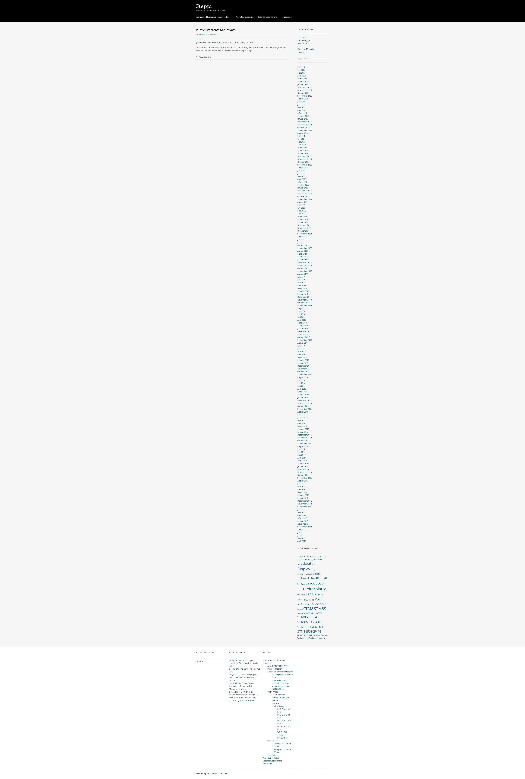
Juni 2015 (301, 417)
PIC (315, 594)
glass (317, 573)
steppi (214, 34)
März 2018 (302, 322)
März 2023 (302, 182)
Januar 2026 (302, 84)
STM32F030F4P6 (309, 631)
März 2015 (302, 426)
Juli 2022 (301, 205)
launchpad (301, 584)
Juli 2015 (301, 414)
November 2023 (304, 159)
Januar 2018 (302, 328)
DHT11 (314, 564)
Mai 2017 (301, 351)
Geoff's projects (236, 669)
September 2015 (304, 409)
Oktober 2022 (303, 196)
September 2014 (304, 443)
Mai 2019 (301, 282)
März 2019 (302, 288)
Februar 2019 (303, 291)
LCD (320, 583)
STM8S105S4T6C (310, 622)
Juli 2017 (301, 345)
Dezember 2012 (304, 501)
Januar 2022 (302, 222)
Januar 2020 (302, 259)
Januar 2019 (302, 294)
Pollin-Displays (278, 706)
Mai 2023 (301, 176)
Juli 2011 (301, 532)
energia (313, 570)
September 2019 (304, 271)
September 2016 (304, 374)
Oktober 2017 (303, 337)
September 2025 (304, 96)
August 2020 (302, 251)
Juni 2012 (301, 509)
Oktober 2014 (303, 440)
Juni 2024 (301, 139)
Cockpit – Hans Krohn (238, 660)
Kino (209, 57)
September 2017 (304, 340)
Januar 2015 (302, 432)
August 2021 (302, 236)
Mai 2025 (301, 107)
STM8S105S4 (307, 617)
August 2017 (302, 343)
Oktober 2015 (303, 406)
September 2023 (304, 164)
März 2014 (302, 460)
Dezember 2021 (304, 225)
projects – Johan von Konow (241, 700)
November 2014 (304, 437)
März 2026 (302, 78)
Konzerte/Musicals (305, 49)
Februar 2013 (303, 495)
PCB (310, 594)
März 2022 (302, 216)
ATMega (310, 560)
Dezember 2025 (304, 87)
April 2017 (301, 354)
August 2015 (302, 411)
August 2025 (302, 98)
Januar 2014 (302, 466)
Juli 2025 (301, 101)
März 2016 (302, 391)
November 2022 (304, 193)
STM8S (320, 608)
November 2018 (304, 299)
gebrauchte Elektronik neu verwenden (212, 17)
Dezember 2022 (304, 190)
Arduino (308, 556)
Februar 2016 (303, 394)
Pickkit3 (311, 600)
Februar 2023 (303, 185)
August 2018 (302, 308)
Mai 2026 (301, 73)
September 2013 (304, 478)
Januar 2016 (302, 397)
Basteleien (302, 43)
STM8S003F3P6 (302, 613)
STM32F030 (316, 627)
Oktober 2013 (303, 475)
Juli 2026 (301, 67)
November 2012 (304, 503)
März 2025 (302, 113)
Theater (300, 52)
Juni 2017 (301, 348)
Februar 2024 (303, 150)
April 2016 (301, 389)
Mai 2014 (301, 455)
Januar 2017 (302, 363)
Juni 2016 (301, 383)
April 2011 (301, 541)
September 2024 (304, 130)
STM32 (302, 627)
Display (303, 568)
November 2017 (304, 334)
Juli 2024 (301, 136)
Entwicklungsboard (305, 574)
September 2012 (304, 506)
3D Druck (301, 37)
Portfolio (223, 773)
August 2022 (302, 202)
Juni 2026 (301, 70)
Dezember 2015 (304, 400)
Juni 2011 (301, 535)
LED (300, 589)
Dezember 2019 (304, 262)
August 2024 (302, 133)
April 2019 (301, 285)
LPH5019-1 (282, 737)
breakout (304, 563)
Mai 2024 (301, 141)
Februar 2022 (303, 219)
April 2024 (301, 144)
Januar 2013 (302, 498)
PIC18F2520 (302, 599)
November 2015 (304, 403)
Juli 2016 (301, 380)
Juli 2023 (301, 170)
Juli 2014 (301, 449)
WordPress (212, 773)
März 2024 (302, 147)
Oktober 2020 (303, 245)
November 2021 (304, 228)
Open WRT (234, 683)
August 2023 (302, 167)
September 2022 (304, 199)
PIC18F (320, 594)
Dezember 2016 (304, 366)
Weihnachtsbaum (317, 638)
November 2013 (304, 472)
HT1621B (313, 578)
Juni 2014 (301, 452)
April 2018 (301, 320)
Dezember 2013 (304, 469)
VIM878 (319, 635)
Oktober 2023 (303, 162)
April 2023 (301, 179)
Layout (311, 583)
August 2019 (302, 274)
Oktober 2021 (303, 231)
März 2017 (302, 357)
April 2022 (301, 213)
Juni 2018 (301, 314)
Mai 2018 (301, 317)
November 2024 (304, 124)
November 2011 (304, 524)
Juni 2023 (301, 173)
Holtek (301, 578)
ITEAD (324, 578)
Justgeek (233, 674)
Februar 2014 (303, 463)
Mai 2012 (301, 512)
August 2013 (302, 480)
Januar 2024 (302, 153)
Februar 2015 (303, 429)
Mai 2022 (301, 210)
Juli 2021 (301, 239)
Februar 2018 (303, 325)
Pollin (319, 599)
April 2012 (301, 515)
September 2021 (304, 233)
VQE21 (325, 635)
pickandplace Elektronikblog (241, 691)
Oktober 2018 (303, 302)
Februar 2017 (303, 360)
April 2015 (301, 423)
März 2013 (302, 492)
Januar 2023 (302, 187)
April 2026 (301, 75)
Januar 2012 (302, 521)
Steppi (204, 6)
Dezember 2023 (304, 156)
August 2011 (302, 529)
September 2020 (304, 248)
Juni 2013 (301, 483)
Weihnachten (303, 638)
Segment (322, 604)
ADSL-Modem (278, 694)
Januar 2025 (302, 118)
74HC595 (300, 557)
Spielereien (272, 755)
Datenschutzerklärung (267, 17)
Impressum (287, 17)
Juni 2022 (301, 208)
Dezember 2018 (304, 297)
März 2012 (302, 518)
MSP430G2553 (302, 595)
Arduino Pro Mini (319, 557)
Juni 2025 (301, 104)
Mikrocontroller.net (237, 677)
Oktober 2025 (303, 93)
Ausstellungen (303, 40)
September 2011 (304, 526)
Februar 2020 (303, 256)
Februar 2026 (303, 81)
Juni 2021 (301, 242)
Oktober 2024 (303, 127)
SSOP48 (300, 610)
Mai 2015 (301, 420)
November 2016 (304, 368)
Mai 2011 (301, 538)
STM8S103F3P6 (315, 613)
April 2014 (301, 457)
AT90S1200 (302, 559)
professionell (304, 604)
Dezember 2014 (304, 434)
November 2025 (304, 90)
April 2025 (301, 110)
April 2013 (301, 489)
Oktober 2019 (303, 268)
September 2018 (304, 305)
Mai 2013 (301, 486)
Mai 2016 (301, 386)
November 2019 (304, 265)
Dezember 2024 (304, 121)
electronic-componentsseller (280, 671)
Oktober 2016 (303, 371)
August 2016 (302, 377)
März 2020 (302, 254)
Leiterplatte (315, 589)
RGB (314, 604)
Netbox (275, 703)
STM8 (308, 608)
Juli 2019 (301, 276)
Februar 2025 (303, 116)
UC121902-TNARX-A (306, 635)
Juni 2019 (301, 279)
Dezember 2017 (304, 331)
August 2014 (302, 446)
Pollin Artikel (272, 691)
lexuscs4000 (272, 740)
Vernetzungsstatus (244, 17)
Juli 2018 (301, 311)
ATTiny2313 (318, 560)
